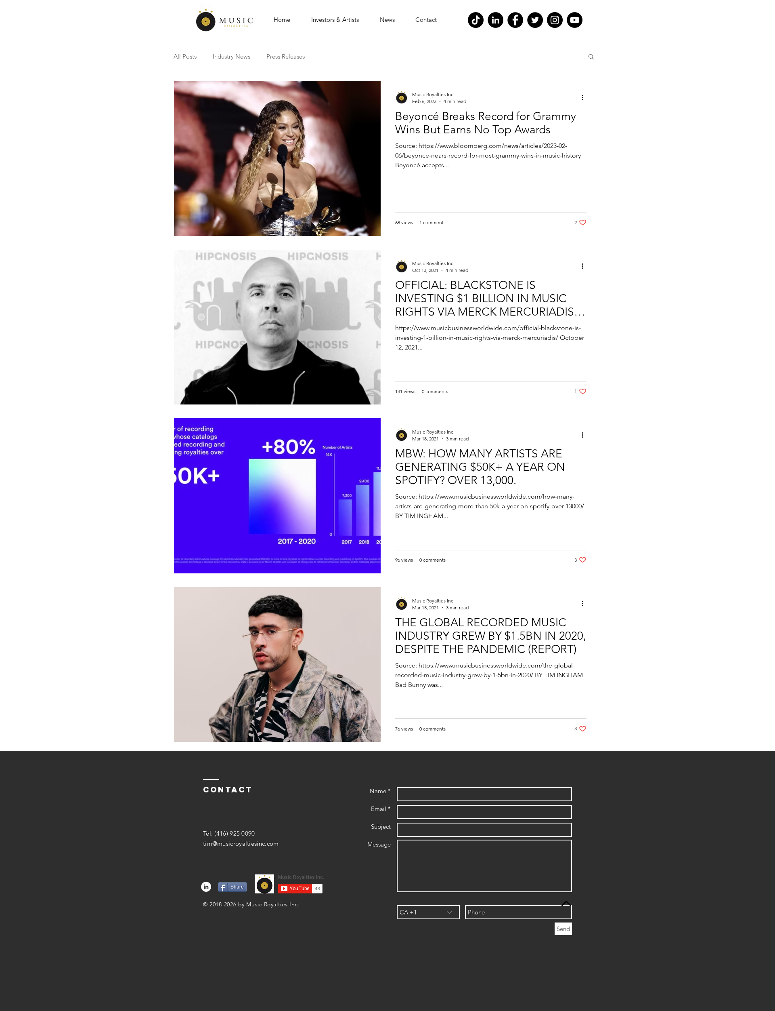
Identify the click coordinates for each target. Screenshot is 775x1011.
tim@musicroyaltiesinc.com (241, 843)
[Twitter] (535, 20)
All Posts (185, 56)
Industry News (231, 56)
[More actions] (585, 97)
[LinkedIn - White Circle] (206, 887)
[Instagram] (555, 20)
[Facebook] (515, 20)
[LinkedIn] (495, 20)
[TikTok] (476, 20)
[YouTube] (574, 20)
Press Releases (285, 56)
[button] (335, 20)
